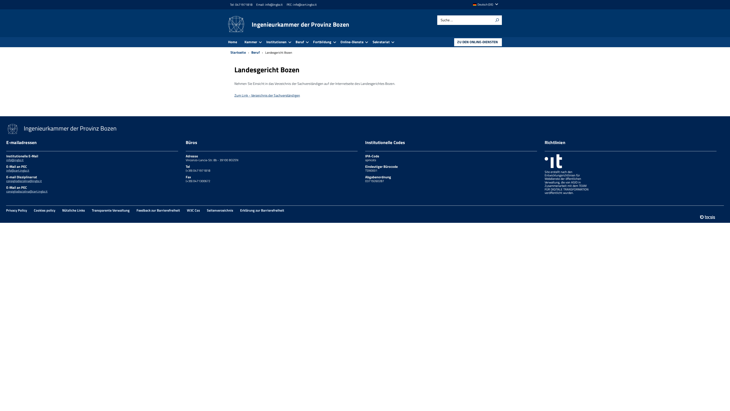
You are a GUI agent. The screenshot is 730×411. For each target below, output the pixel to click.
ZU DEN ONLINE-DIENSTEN (477, 42)
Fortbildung (322, 42)
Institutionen (276, 42)
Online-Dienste (351, 42)
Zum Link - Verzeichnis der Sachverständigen (267, 95)
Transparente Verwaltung (111, 210)
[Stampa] (497, 20)
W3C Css (193, 210)
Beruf (300, 42)
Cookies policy (44, 210)
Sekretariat (381, 42)
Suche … (447, 20)
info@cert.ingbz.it (17, 170)
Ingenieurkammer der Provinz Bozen (300, 24)
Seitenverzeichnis (220, 210)
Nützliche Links (73, 210)
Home (232, 42)
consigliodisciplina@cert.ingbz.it (27, 191)
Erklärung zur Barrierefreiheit (262, 210)
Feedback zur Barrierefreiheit (158, 210)
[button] (486, 4)
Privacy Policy (16, 210)
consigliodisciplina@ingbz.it (24, 181)
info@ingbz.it (15, 160)
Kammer (250, 42)
